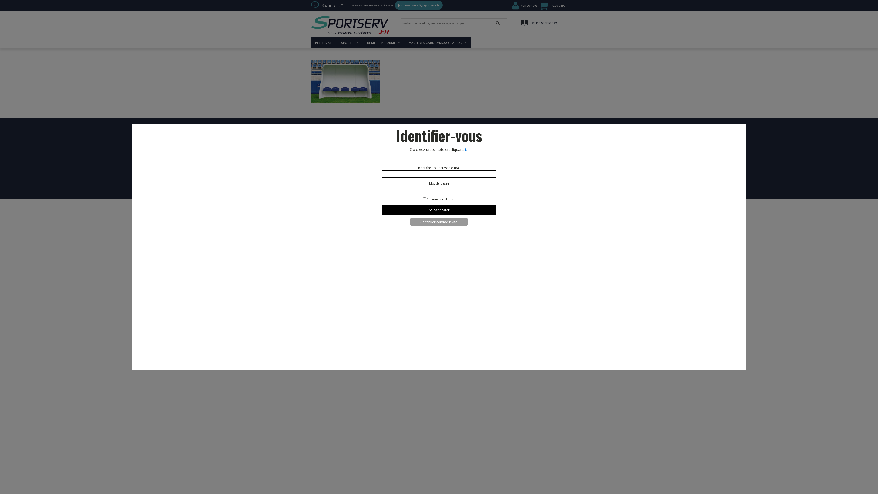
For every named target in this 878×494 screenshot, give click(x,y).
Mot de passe (439, 183)
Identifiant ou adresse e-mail (439, 168)
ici (466, 149)
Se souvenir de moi (440, 199)
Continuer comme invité (439, 222)
